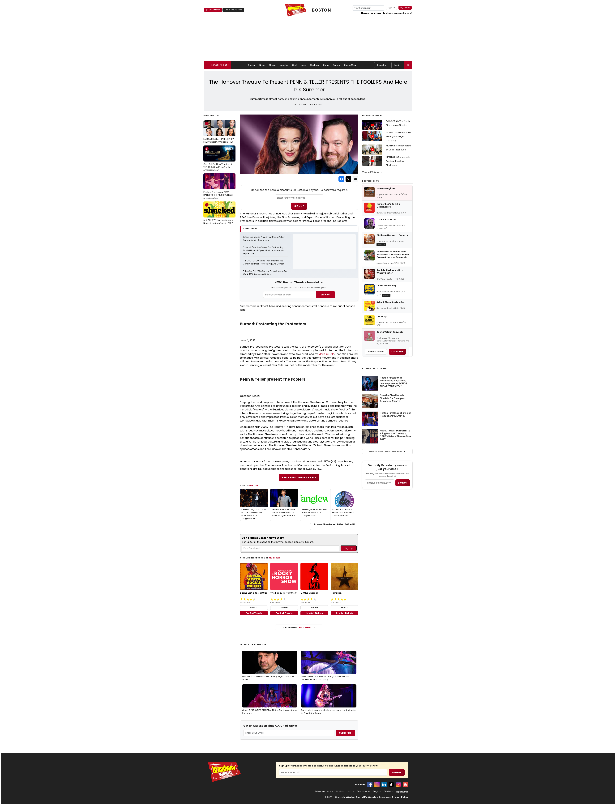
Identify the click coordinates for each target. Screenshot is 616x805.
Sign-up (391, 7)
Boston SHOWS (370, 181)
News (262, 65)
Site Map (388, 791)
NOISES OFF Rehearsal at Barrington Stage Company (398, 136)
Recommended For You (374, 368)
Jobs (303, 65)
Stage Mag (350, 65)
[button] (408, 65)
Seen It (253, 607)
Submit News (363, 791)
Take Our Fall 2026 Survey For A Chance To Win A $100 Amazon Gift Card (265, 273)
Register (381, 65)
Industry (284, 65)
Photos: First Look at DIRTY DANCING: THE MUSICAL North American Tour (218, 187)
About (330, 791)
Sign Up (299, 206)
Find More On (297, 627)
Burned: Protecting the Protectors (273, 324)
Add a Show (397, 351)
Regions (377, 791)
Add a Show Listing (233, 10)
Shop (326, 65)
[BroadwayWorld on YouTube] (405, 784)
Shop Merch (214, 10)
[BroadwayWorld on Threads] (398, 784)
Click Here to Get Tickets (299, 477)
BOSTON (321, 10)
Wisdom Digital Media (358, 797)
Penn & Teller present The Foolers (272, 379)
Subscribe (345, 732)
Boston (252, 65)
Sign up (402, 482)
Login (397, 65)
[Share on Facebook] (341, 179)
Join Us (350, 791)
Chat (294, 65)
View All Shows (376, 351)
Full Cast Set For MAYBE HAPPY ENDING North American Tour (218, 132)
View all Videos (370, 172)
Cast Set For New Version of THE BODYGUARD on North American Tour (217, 159)
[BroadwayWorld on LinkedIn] (384, 784)
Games (337, 65)
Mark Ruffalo (326, 354)
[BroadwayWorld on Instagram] (377, 784)
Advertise (320, 791)
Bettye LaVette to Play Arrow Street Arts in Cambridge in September (264, 239)
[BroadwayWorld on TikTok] (391, 784)
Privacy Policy (400, 797)
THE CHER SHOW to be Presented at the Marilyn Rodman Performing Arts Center (263, 262)
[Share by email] (355, 179)
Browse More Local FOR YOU (334, 524)
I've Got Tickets (253, 613)
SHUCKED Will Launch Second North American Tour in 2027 (218, 214)
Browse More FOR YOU (385, 451)
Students (314, 65)
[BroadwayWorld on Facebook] (370, 784)
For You (253, 485)
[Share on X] (348, 179)
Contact (340, 791)
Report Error (402, 791)
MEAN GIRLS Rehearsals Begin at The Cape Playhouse (398, 161)
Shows (272, 65)
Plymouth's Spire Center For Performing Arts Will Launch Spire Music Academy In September (263, 250)
